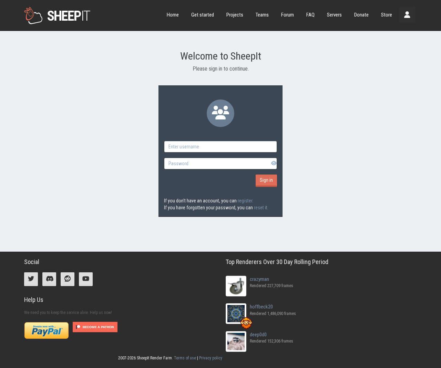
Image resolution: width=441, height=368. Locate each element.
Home (173, 15)
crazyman (259, 279)
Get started (202, 15)
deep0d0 (258, 335)
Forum (287, 15)
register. (245, 200)
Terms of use (185, 358)
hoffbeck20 (261, 307)
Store (386, 15)
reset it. (261, 207)
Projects (234, 15)
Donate (361, 15)
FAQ (310, 15)
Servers (334, 15)
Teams (262, 15)
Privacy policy (210, 358)
